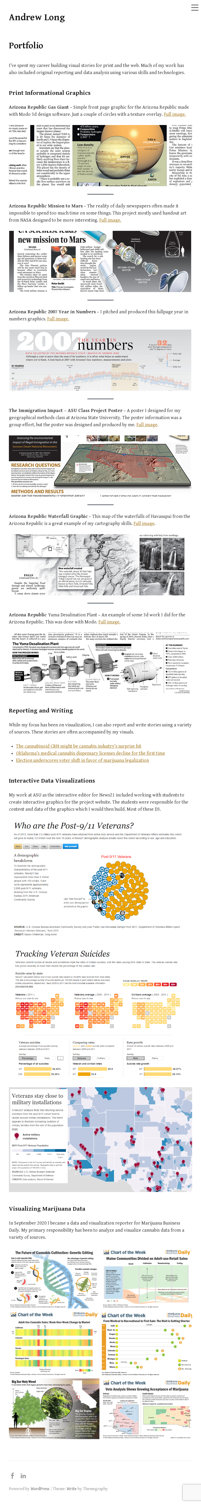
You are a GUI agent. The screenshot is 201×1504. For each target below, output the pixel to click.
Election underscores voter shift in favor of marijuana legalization (82, 760)
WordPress (40, 1488)
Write (72, 1488)
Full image (146, 425)
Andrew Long (37, 17)
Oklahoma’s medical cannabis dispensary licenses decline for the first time (90, 753)
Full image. (175, 114)
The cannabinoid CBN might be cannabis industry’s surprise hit (78, 746)
